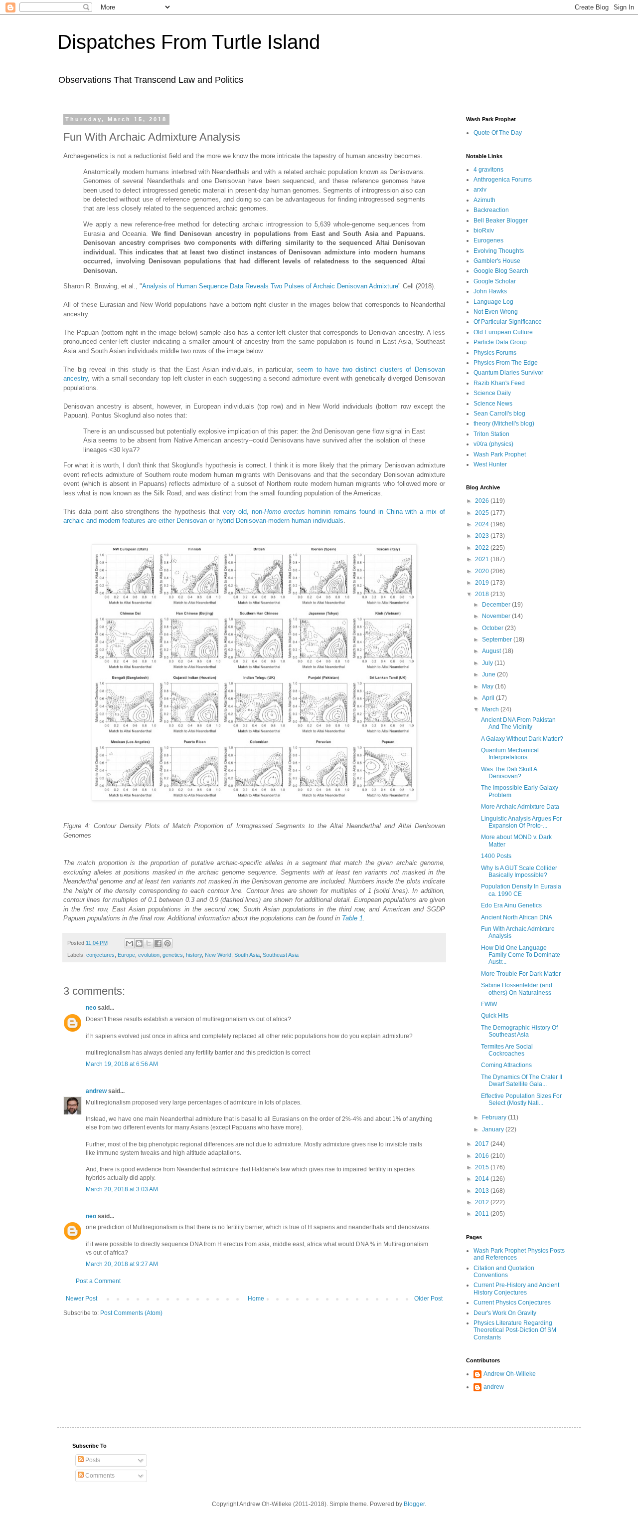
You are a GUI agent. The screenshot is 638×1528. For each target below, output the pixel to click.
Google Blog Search (501, 270)
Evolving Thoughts (499, 250)
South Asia (247, 955)
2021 (482, 559)
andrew (96, 1091)
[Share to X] (149, 943)
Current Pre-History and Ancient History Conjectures (516, 1289)
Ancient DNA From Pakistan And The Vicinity (518, 723)
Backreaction (491, 210)
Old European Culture (503, 332)
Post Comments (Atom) (131, 1313)
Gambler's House (497, 260)
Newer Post (81, 1298)
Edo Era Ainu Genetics (511, 905)
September (497, 639)
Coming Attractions (506, 1065)
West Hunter (490, 464)
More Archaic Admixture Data (520, 806)
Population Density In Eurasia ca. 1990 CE (521, 890)
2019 (482, 582)
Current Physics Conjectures (512, 1302)
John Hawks (490, 291)
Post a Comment (98, 1281)
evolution (149, 955)
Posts (92, 1460)
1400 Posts (496, 856)
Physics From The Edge (506, 362)
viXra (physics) (493, 443)
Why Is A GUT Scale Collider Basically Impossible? (519, 871)
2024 (482, 524)
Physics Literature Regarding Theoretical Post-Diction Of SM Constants (515, 1330)
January (493, 1129)
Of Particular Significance (508, 321)
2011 (482, 1213)
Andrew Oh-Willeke (509, 1373)
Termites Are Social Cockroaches (507, 1050)
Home (256, 1298)
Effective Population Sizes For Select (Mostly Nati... (521, 1099)
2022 (482, 547)
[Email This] (130, 943)
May (488, 686)
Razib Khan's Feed (499, 383)
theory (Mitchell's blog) (504, 423)
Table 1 (352, 918)
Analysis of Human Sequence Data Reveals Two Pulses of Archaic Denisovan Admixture (270, 286)
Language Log (493, 301)
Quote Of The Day (498, 132)
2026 (482, 500)
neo (91, 1007)
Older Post (428, 1298)
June (489, 674)
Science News (493, 403)
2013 (482, 1190)
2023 (482, 535)
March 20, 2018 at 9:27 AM (122, 1264)
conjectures (100, 955)
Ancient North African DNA (516, 917)
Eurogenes (488, 240)
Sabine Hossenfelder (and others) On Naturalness (516, 989)
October (493, 628)
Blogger (414, 1504)
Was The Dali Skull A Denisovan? (509, 773)
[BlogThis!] (139, 943)
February (495, 1117)
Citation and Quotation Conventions (504, 1272)
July (488, 662)
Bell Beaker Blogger (501, 220)
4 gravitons (488, 169)
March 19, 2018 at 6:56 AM (122, 1064)
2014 (482, 1178)
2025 (482, 512)
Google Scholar (495, 281)
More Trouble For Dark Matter (521, 973)
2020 (482, 571)
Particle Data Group (500, 342)
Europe (126, 955)
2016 (482, 1155)
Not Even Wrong (496, 311)
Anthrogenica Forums (503, 179)
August (492, 651)
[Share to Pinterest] (167, 943)
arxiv (480, 189)
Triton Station (491, 434)
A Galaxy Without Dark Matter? (522, 738)
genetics (172, 955)
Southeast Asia (281, 955)
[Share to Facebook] (158, 943)
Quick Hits (494, 1015)
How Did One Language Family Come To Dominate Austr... (520, 955)
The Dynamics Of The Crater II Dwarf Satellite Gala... (521, 1081)
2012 (482, 1202)
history (194, 955)
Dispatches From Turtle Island (188, 42)
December (497, 604)
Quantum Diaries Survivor (508, 372)
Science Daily (492, 393)
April (489, 697)
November (497, 616)
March (491, 709)
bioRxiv (484, 230)
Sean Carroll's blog (499, 413)
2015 (482, 1167)
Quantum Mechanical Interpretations (510, 754)
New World (218, 955)
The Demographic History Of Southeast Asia (519, 1031)
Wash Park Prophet (500, 454)
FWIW (489, 1004)
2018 (482, 594)
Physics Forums (495, 352)
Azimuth (484, 200)
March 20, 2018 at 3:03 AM (122, 1189)
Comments (99, 1475)
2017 (482, 1143)
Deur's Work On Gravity (505, 1313)
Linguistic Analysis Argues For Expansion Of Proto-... (521, 822)
